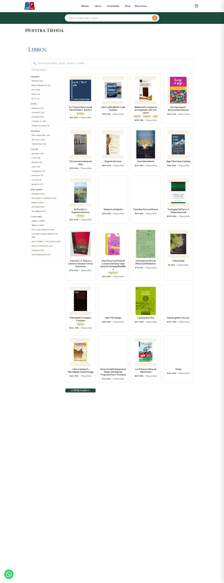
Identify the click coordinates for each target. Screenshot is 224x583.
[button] (8, 574)
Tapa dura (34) (39, 144)
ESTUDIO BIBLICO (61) (43, 229)
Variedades (113, 6)
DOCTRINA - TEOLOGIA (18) (46, 241)
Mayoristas (141, 6)
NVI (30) (36, 89)
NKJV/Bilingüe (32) (41, 85)
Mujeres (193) (38, 194)
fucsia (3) (36, 180)
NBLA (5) (36, 94)
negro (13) (37, 162)
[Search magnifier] (155, 18)
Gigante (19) (38, 112)
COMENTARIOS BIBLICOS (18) (45, 236)
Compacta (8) (39, 121)
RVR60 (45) (37, 81)
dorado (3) (37, 175)
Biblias (85, 6)
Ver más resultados (80, 390)
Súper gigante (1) (40, 125)
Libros (97, 6)
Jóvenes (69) (38, 207)
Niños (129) (37, 202)
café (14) (36, 158)
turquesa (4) (38, 171)
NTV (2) (35, 98)
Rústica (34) (38, 139)
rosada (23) (38, 153)
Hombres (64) (39, 211)
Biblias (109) (38, 225)
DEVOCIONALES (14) (42, 246)
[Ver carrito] (196, 6)
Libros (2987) (38, 221)
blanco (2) (37, 184)
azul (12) (36, 166)
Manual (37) (38, 108)
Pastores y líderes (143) (44, 198)
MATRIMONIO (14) (41, 254)
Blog (127, 6)
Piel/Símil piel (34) (41, 135)
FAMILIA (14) (38, 250)
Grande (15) (38, 117)
